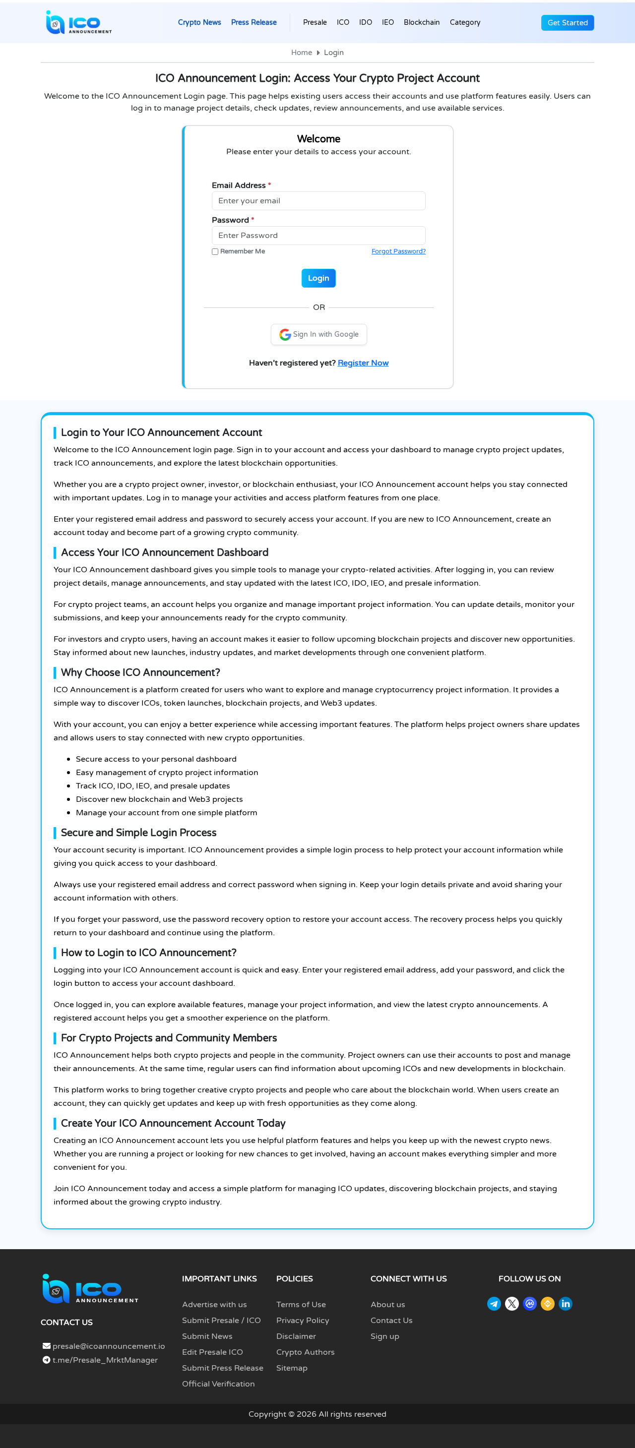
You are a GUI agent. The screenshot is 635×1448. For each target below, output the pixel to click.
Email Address (241, 185)
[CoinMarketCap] (530, 1304)
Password (233, 220)
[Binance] (548, 1304)
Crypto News (199, 22)
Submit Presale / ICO (221, 1321)
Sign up (385, 1336)
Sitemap (292, 1368)
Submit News (207, 1336)
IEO (388, 22)
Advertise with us (214, 1305)
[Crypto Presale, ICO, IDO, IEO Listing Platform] (79, 22)
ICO (343, 22)
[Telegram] (494, 1304)
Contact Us (392, 1321)
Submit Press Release (222, 1368)
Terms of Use (301, 1305)
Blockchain (422, 22)
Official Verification (218, 1384)
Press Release (254, 22)
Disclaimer (296, 1336)
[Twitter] (512, 1304)
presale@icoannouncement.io (109, 1346)
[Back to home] (90, 1288)
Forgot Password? (399, 251)
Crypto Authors (305, 1352)
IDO (365, 22)
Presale (315, 22)
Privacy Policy (302, 1321)
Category (465, 22)
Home (301, 52)
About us (388, 1305)
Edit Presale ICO (212, 1352)
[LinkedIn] (565, 1304)
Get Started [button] (568, 22)
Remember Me (242, 251)
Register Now (363, 363)
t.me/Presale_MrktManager (104, 1360)
